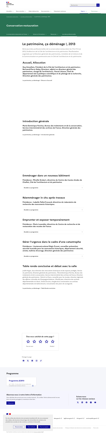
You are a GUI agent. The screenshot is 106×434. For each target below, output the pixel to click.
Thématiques (94, 11)
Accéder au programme (31, 188)
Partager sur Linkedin (32, 360)
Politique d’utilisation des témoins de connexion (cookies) (78, 428)
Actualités (9, 11)
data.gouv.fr (57, 418)
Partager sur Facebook (23, 360)
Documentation (45, 11)
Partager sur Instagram (36, 360)
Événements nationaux (60, 11)
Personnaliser (19, 427)
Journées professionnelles (26, 16)
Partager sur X (27, 360)
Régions (83, 11)
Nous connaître (20, 11)
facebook (86, 402)
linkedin (82, 402)
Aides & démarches (34, 11)
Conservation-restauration (12, 16)
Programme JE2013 (16, 380)
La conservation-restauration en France (16, 34)
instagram (90, 402)
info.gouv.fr (80, 418)
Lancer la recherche (98, 5)
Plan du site (95, 428)
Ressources (53, 34)
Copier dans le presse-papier (40, 360)
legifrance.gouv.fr (68, 418)
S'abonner (11, 403)
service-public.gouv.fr (92, 418)
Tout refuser (31, 427)
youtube (95, 402)
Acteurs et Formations (39, 34)
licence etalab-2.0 (38, 432)
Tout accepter (44, 427)
